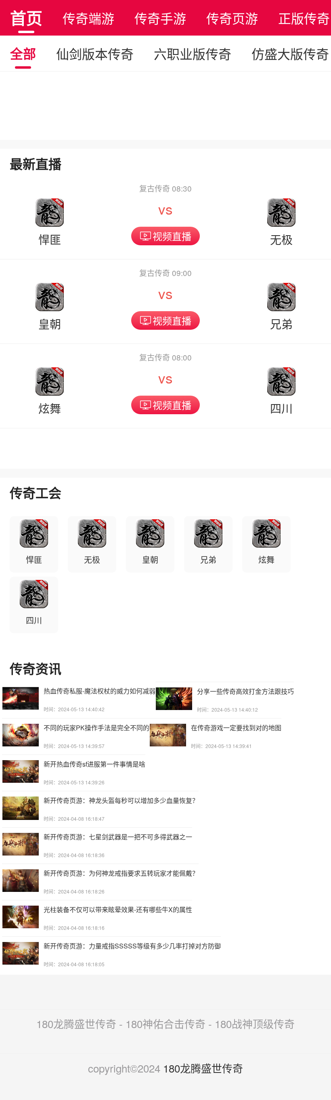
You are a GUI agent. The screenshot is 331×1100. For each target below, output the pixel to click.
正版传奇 (304, 17)
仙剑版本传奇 (95, 53)
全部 (23, 53)
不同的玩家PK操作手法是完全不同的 (96, 727)
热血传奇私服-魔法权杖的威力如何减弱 (99, 690)
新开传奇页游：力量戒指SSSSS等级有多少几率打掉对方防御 (132, 945)
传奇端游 (88, 17)
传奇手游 (160, 17)
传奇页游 (232, 17)
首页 (26, 17)
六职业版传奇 (192, 53)
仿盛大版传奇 (290, 53)
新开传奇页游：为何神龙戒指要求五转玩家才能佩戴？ (121, 873)
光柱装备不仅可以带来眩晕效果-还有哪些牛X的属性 (118, 909)
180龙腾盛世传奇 (203, 1067)
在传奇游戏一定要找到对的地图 (236, 727)
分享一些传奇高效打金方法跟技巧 (245, 691)
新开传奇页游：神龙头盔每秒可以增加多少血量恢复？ (121, 800)
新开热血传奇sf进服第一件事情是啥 (94, 764)
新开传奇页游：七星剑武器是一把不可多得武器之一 (118, 836)
